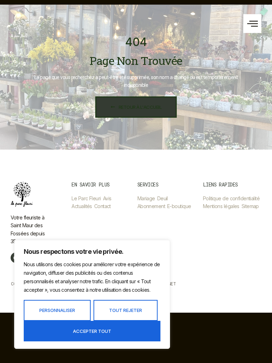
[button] (252, 23)
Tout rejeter (125, 310)
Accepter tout (92, 331)
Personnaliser (57, 310)
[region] (92, 294)
